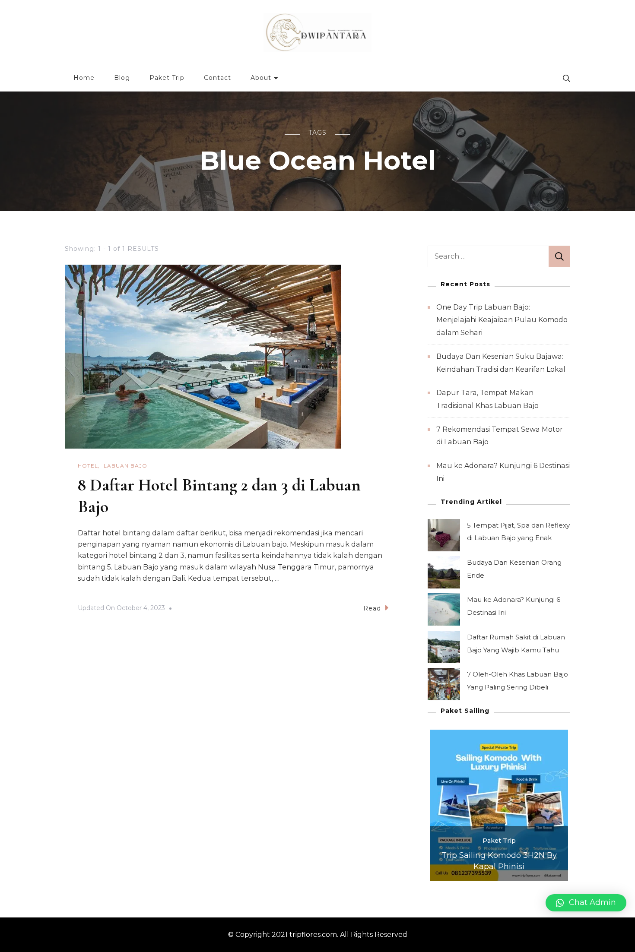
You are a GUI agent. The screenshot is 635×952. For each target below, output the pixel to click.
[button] (586, 902)
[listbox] (499, 805)
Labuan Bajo (125, 465)
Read (372, 608)
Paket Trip (166, 78)
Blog (122, 78)
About (261, 78)
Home (84, 78)
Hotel (88, 465)
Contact (217, 78)
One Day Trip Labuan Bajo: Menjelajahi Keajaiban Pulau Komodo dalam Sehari (502, 320)
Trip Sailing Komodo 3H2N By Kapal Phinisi (499, 861)
